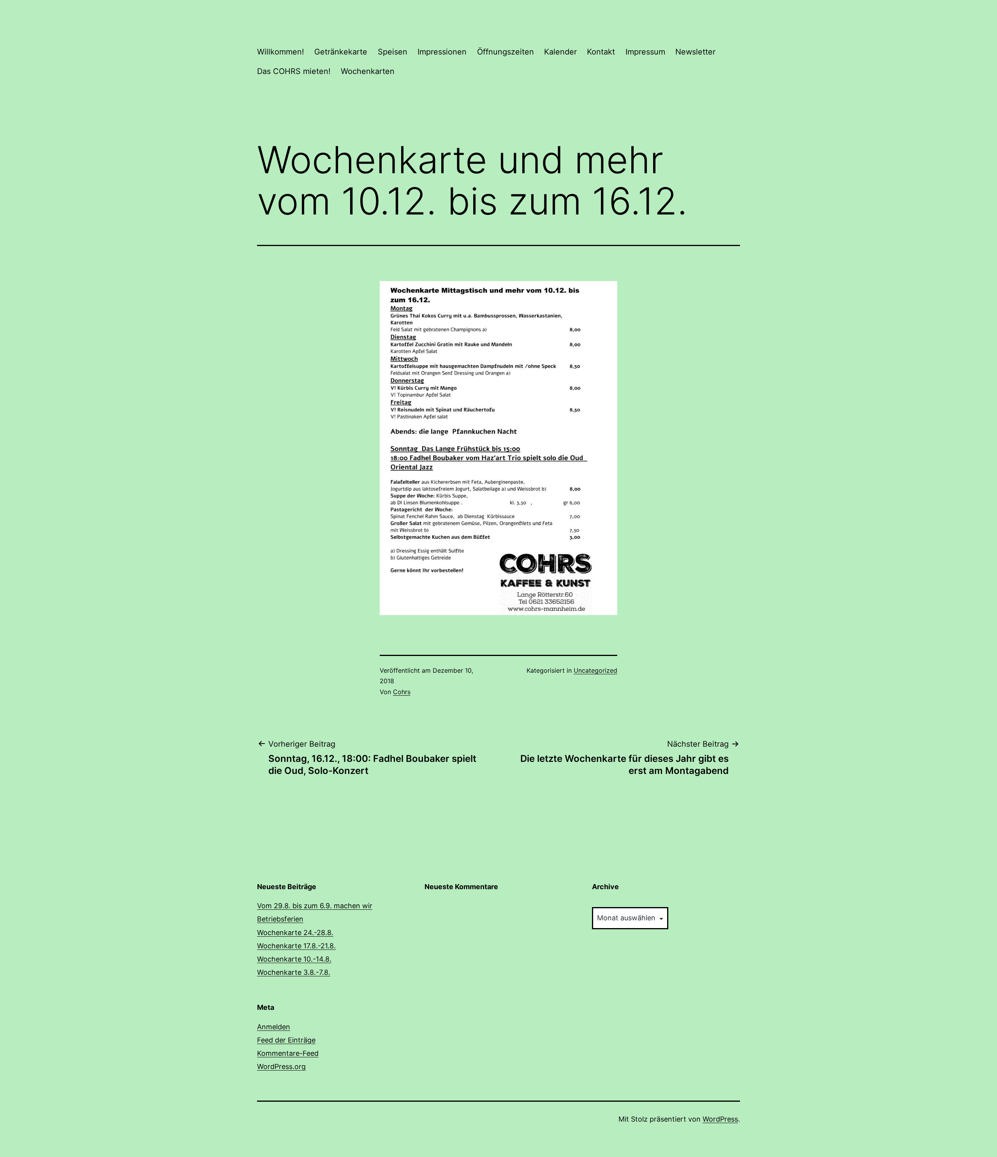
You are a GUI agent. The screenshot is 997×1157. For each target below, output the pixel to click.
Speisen (392, 51)
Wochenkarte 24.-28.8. (295, 932)
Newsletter (695, 51)
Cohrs (401, 692)
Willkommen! (280, 51)
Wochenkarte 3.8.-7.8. (293, 972)
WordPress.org (281, 1066)
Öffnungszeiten (505, 51)
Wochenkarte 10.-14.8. (294, 959)
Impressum (645, 51)
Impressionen (442, 51)
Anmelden (273, 1027)
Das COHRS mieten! (294, 71)
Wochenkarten (368, 71)
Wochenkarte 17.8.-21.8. (296, 946)
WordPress (720, 1119)
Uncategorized (595, 670)
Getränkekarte (340, 51)
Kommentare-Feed (288, 1053)
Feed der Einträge (286, 1040)
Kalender (560, 51)
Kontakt (601, 51)
